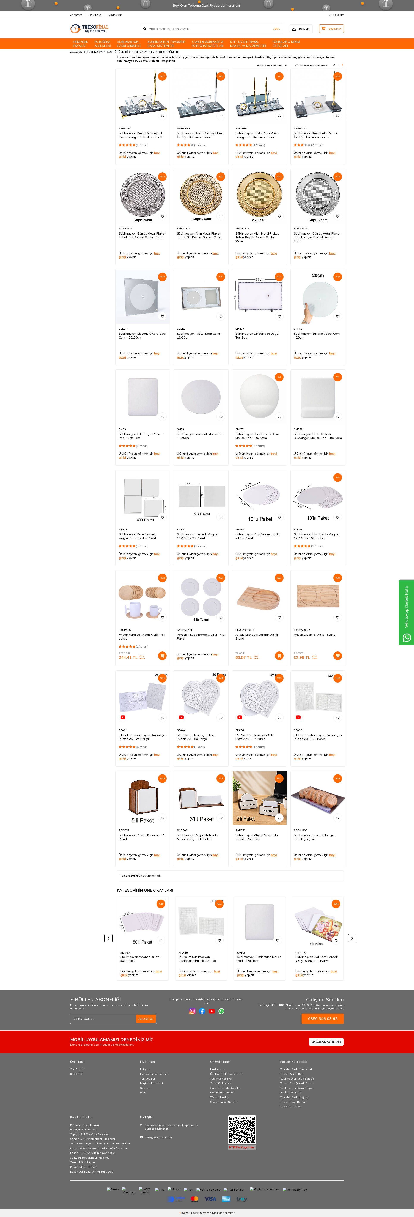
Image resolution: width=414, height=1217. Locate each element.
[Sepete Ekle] (162, 655)
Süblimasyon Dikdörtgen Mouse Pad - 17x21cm (141, 436)
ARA (276, 29)
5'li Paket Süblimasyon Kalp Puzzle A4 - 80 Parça (196, 737)
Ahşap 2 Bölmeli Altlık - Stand (315, 635)
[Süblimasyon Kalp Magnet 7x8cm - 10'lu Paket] (259, 497)
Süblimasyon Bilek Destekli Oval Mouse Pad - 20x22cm (257, 436)
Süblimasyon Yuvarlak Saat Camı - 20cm (317, 335)
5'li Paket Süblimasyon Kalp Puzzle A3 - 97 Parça (254, 737)
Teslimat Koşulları (221, 1078)
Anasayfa (76, 14)
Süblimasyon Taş (291, 1092)
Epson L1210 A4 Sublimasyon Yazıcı (92, 1152)
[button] (108, 938)
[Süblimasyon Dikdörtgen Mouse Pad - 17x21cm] (143, 397)
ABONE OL (146, 1019)
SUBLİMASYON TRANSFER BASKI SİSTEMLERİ (166, 44)
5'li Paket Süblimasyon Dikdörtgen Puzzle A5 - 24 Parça (143, 737)
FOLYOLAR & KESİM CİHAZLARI (286, 44)
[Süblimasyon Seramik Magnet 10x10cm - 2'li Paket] (201, 497)
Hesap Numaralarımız (154, 1073)
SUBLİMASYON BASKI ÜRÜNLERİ (129, 44)
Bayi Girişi (76, 1073)
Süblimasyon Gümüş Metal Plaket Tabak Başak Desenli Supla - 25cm (317, 237)
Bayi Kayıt (95, 14)
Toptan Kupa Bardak (293, 1101)
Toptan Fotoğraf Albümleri (296, 1083)
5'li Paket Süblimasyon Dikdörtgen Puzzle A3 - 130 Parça (318, 737)
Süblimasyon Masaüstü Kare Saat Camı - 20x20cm (142, 335)
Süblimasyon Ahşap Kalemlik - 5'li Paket (142, 837)
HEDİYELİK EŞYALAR (80, 44)
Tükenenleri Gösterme (313, 65)
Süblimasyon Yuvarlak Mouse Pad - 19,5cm (200, 436)
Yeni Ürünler (147, 1078)
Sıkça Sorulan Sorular (223, 1101)
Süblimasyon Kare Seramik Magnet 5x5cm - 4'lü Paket (137, 536)
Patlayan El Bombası (83, 1129)
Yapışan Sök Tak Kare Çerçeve (89, 1134)
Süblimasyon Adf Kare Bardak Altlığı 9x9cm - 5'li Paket (316, 959)
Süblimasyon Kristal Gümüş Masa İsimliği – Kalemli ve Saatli (200, 135)
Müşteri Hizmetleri (151, 1083)
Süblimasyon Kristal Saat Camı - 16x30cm (199, 335)
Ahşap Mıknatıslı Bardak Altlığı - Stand (257, 636)
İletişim (144, 1069)
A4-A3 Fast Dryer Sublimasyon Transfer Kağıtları (100, 1143)
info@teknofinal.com (159, 1137)
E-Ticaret (193, 1212)
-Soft (183, 1212)
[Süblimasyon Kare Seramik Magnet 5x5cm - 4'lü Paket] (143, 497)
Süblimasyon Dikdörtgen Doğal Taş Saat (257, 335)
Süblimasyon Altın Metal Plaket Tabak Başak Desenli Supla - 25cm (257, 237)
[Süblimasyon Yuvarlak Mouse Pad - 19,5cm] (201, 397)
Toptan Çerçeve (290, 1106)
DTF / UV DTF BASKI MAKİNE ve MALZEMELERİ (248, 44)
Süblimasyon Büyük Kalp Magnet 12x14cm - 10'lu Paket (316, 536)
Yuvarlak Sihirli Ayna (82, 1162)
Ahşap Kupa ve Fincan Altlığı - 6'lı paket (142, 636)
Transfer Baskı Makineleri (296, 1069)
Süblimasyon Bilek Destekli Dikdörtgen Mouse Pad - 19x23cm (318, 436)
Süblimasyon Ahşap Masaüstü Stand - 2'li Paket (256, 837)
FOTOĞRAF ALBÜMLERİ (103, 44)
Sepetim (145, 1087)
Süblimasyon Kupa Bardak (297, 1078)
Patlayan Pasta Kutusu (84, 1125)
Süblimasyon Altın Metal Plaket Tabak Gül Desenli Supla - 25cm (199, 235)
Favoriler (338, 14)
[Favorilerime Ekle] (162, 116)
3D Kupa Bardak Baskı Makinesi (90, 1157)
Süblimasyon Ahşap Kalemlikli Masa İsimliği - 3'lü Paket (197, 837)
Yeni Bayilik (77, 1069)
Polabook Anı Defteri (83, 1166)
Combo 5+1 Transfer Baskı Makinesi (92, 1138)
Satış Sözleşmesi (221, 1083)
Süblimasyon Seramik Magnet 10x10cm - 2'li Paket (197, 536)
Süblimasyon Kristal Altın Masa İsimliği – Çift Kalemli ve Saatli (256, 135)
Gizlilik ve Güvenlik (221, 1092)
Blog (143, 1092)
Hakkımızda (217, 1069)
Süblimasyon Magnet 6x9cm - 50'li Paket (141, 959)
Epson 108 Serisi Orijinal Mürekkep (91, 1171)
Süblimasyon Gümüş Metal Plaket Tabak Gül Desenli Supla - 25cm (142, 235)
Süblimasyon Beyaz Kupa (296, 1087)
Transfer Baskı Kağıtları (294, 1097)
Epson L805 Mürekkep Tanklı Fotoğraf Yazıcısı (98, 1148)
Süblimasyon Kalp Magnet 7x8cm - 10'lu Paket (258, 536)
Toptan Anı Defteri (291, 1073)
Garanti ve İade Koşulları (225, 1087)
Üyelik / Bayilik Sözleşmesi (226, 1073)
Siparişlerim (115, 14)
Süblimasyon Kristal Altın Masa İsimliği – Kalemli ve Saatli (315, 135)
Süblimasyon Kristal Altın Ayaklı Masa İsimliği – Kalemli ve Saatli (141, 135)
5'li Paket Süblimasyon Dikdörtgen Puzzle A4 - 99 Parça (197, 959)
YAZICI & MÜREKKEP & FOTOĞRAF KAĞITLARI (208, 44)
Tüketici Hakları (219, 1097)
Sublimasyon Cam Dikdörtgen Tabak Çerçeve (314, 837)
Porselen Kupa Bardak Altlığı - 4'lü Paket (201, 636)
